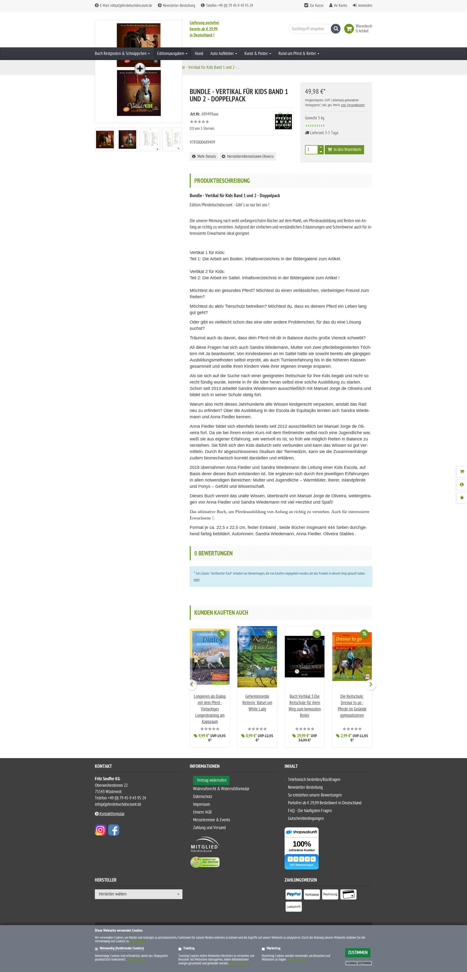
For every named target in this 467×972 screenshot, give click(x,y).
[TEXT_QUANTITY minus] (321, 151)
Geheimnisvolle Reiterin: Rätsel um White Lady (257, 703)
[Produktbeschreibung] (462, 485)
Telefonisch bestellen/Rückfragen (314, 779)
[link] (350, 29)
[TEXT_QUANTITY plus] (321, 148)
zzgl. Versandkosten (353, 105)
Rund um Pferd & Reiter (297, 53)
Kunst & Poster (256, 53)
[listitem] (294, 895)
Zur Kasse (316, 5)
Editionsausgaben (171, 53)
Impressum (201, 804)
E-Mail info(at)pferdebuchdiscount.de (125, 5)
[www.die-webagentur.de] (100, 829)
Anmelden (365, 5)
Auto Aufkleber (222, 53)
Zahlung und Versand (209, 827)
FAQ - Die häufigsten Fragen (310, 810)
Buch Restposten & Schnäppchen (121, 53)
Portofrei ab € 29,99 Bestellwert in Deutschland (324, 803)
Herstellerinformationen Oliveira (249, 156)
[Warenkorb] (462, 471)
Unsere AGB (202, 812)
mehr (197, 580)
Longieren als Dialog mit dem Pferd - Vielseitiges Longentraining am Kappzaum (210, 709)
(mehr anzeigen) (136, 959)
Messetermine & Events (211, 820)
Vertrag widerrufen (211, 780)
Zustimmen (358, 952)
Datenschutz (202, 796)
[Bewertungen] (462, 498)
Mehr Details (206, 156)
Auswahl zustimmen (358, 963)
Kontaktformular (112, 813)
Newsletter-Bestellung (178, 5)
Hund (199, 53)
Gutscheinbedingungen (306, 818)
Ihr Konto (340, 5)
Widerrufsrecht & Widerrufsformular (221, 788)
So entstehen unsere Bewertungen (315, 795)
